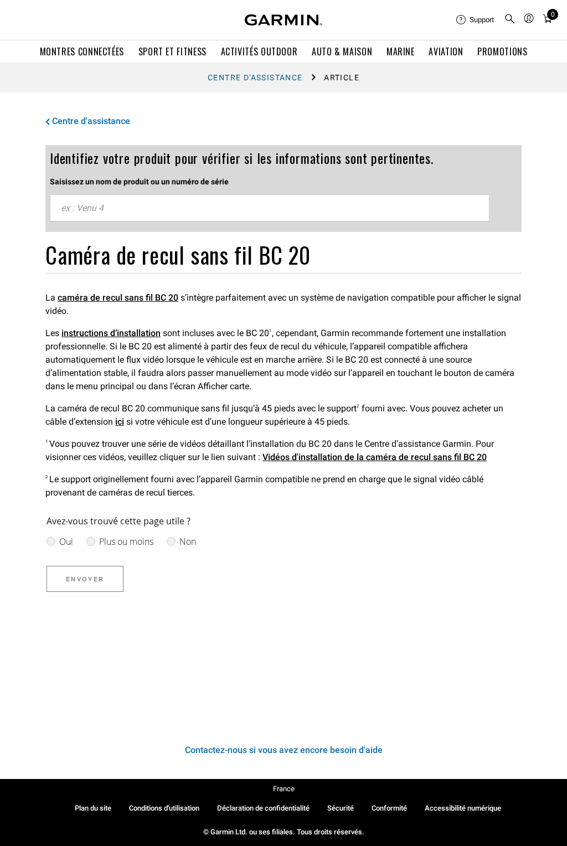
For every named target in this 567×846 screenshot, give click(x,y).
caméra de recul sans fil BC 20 (118, 297)
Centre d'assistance (255, 77)
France (284, 789)
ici (119, 421)
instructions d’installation (111, 333)
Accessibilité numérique (463, 808)
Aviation (446, 51)
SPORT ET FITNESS (172, 51)
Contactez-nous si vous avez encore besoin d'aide (284, 750)
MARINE (400, 51)
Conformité (389, 808)
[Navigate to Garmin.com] (283, 20)
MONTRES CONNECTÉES (82, 51)
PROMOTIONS (502, 51)
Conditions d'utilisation (164, 808)
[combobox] (269, 208)
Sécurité (340, 808)
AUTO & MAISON (342, 51)
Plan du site (93, 808)
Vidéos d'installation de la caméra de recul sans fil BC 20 (374, 457)
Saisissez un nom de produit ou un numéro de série (139, 181)
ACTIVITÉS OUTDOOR (259, 51)
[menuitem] (475, 20)
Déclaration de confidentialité (263, 808)
